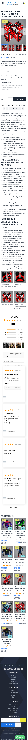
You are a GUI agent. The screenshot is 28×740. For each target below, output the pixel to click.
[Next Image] (24, 31)
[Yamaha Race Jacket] (7, 552)
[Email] (19, 108)
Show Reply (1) (9, 387)
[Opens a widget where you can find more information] (20, 737)
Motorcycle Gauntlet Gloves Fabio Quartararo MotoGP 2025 (19, 534)
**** (9, 76)
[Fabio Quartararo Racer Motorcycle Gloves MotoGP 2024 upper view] (20, 607)
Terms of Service (13, 683)
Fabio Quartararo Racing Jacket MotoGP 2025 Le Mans (7, 533)
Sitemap (13, 679)
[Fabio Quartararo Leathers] (20, 552)
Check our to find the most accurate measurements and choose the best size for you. (11, 78)
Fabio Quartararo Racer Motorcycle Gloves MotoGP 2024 (20, 616)
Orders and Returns (21, 739)
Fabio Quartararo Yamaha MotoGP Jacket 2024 (7, 641)
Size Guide (13, 690)
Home (2, 8)
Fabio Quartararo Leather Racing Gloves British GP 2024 (7, 589)
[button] (4, 47)
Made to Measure (13, 692)
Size (2, 69)
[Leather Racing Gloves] (7, 579)
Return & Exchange (13, 697)
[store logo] (12, 3)
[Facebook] (4, 108)
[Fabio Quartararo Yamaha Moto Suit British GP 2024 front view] (20, 579)
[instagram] (16, 665)
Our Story (13, 675)
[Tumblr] (13, 108)
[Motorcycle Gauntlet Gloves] (20, 524)
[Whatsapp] (23, 108)
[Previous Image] (2, 31)
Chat (14, 706)
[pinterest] (19, 665)
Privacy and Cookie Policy (8, 739)
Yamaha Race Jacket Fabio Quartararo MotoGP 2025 (7, 561)
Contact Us (13, 677)
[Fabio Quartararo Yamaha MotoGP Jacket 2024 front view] (7, 632)
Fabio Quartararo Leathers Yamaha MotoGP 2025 (20, 561)
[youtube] (12, 665)
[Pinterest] (10, 108)
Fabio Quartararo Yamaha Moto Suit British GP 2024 (20, 589)
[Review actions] (23, 370)
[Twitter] (7, 108)
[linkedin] (9, 665)
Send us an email (14, 708)
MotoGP (8, 8)
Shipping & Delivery (13, 696)
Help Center (14, 712)
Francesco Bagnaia (22, 8)
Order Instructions (6, 83)
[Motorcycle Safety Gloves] (7, 607)
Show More (16, 380)
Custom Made (13, 694)
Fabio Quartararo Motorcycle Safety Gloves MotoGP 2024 (6, 616)
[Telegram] (16, 108)
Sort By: (15, 365)
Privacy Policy (13, 681)
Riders (13, 8)
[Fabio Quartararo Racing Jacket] (7, 524)
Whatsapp (14, 710)
